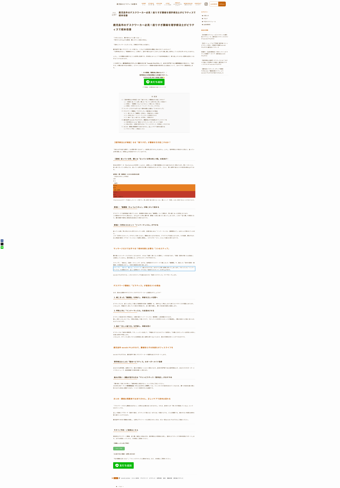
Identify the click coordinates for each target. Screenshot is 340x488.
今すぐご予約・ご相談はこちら (136, 129)
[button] (2, 240)
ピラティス (152, 478)
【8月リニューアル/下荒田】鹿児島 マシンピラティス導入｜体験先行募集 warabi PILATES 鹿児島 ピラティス (214, 45)
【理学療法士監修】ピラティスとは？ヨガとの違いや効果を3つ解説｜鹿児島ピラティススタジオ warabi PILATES (214, 62)
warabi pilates (125, 478)
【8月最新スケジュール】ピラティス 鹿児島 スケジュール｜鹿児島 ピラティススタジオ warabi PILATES (214, 37)
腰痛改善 (169, 478)
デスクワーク (144, 478)
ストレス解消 (135, 478)
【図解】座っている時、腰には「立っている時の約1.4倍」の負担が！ (147, 102)
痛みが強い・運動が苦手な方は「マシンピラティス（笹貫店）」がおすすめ (148, 124)
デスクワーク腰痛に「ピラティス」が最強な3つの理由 (141, 111)
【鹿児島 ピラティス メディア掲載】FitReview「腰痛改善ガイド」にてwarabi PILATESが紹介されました (212, 71)
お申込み (222, 4)
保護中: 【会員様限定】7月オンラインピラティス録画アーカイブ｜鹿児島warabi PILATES (214, 54)
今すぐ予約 (119, 448)
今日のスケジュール (210, 21)
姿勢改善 (159, 478)
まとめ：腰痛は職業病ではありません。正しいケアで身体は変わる (144, 126)
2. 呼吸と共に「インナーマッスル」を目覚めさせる (142, 115)
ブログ (116, 478)
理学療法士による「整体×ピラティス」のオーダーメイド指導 (145, 122)
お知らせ (206, 15)
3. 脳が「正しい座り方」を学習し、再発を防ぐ (140, 117)
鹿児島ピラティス (178, 478)
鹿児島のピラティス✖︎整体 (127, 4)
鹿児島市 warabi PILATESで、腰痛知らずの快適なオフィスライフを (145, 120)
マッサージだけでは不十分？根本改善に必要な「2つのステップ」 (144, 108)
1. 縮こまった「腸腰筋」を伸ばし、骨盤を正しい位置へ (143, 113)
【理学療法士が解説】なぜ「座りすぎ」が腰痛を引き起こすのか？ (144, 99)
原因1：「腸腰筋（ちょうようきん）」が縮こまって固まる (143, 104)
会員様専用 (207, 24)
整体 (164, 478)
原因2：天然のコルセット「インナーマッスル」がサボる (143, 106)
